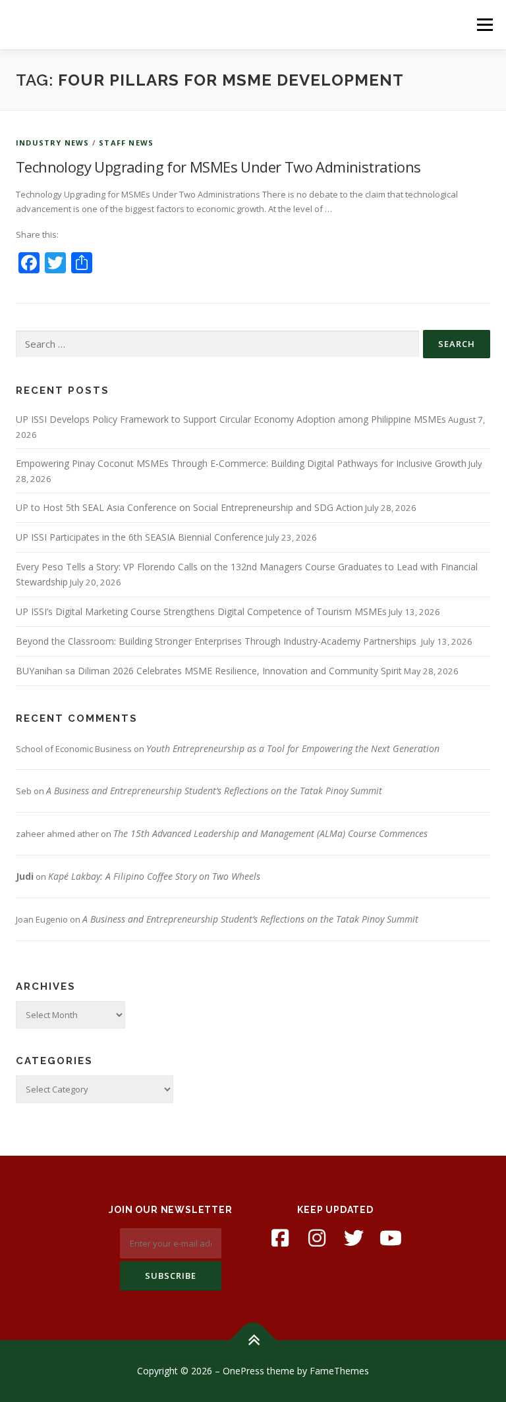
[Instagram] (317, 1238)
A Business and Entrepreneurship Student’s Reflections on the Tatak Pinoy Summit (214, 790)
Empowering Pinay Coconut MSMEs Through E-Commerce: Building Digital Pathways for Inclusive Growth (241, 463)
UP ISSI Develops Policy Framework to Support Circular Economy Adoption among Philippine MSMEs (231, 419)
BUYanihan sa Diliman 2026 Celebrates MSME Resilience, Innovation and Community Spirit (209, 670)
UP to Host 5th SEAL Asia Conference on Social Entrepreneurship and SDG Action (189, 507)
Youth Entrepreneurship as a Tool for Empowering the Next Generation (292, 748)
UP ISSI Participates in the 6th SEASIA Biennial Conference (140, 537)
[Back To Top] (253, 1340)
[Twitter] (354, 1238)
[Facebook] (280, 1238)
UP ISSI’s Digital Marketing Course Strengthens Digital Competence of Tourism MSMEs (201, 611)
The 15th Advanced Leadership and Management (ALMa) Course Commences (270, 833)
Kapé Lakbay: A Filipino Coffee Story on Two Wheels (154, 876)
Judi (25, 876)
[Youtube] (391, 1238)
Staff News (126, 143)
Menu (484, 24)
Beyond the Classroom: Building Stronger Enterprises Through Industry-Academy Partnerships (217, 641)
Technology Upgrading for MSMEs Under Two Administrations (218, 166)
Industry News (53, 143)
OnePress (243, 1370)
